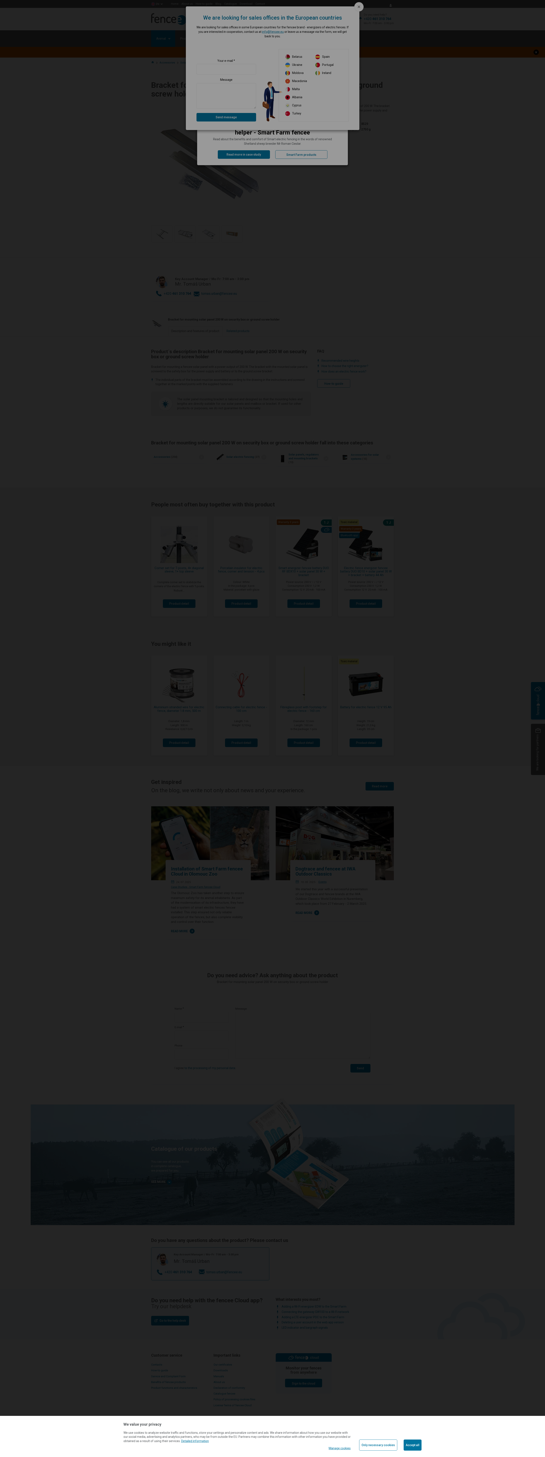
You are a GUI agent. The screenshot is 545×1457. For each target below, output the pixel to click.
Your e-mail (225, 60)
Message (226, 79)
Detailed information (195, 1441)
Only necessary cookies (378, 1445)
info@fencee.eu (273, 31)
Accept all (412, 1445)
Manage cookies (340, 1448)
